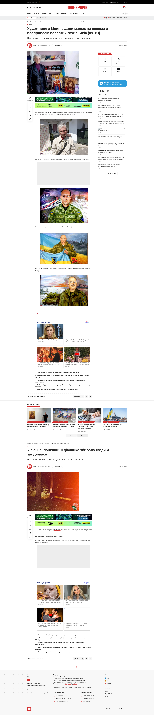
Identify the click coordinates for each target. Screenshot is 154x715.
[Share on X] (30, 108)
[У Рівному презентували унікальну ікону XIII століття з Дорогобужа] (39, 415)
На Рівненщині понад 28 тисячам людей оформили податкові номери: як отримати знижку (109, 107)
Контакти (126, 2)
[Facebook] (105, 61)
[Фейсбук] (27, 7)
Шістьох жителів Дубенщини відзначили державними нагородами (58, 372)
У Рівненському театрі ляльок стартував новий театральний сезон (57, 389)
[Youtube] (118, 71)
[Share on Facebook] (30, 104)
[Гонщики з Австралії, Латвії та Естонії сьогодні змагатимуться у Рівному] (64, 415)
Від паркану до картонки (43, 17)
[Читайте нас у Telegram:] (101, 83)
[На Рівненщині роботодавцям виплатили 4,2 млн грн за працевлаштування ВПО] (89, 415)
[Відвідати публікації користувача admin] (29, 45)
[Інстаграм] (37, 7)
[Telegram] (40, 7)
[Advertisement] (63, 173)
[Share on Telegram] (30, 115)
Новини (30, 24)
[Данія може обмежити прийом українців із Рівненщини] (115, 415)
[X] (30, 7)
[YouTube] (33, 7)
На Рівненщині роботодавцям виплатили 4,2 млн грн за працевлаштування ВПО (87, 426)
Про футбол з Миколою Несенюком (118, 17)
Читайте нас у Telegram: (111, 82)
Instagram (57, 529)
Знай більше (52, 112)
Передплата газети (115, 2)
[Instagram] (105, 71)
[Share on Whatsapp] (30, 111)
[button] (120, 7)
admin (34, 45)
